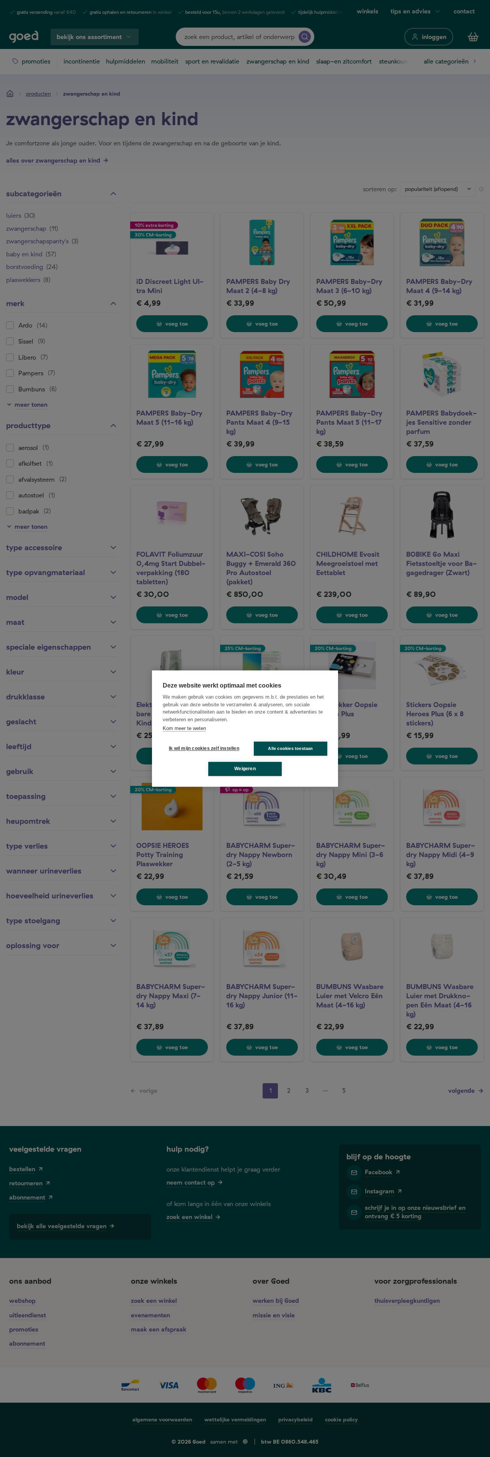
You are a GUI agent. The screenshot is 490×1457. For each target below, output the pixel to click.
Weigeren (245, 768)
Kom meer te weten (184, 728)
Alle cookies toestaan (290, 748)
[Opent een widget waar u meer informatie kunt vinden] (461, 1443)
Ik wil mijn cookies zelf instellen (202, 748)
